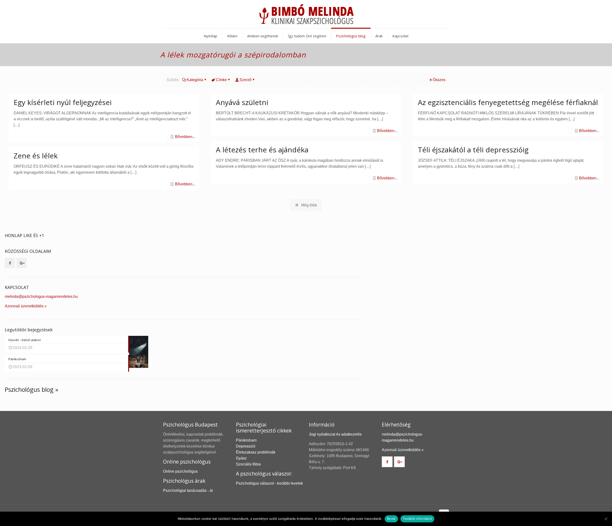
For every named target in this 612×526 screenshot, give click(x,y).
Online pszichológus (180, 471)
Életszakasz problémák (255, 452)
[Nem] (606, 518)
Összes (439, 80)
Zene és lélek (36, 156)
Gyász (241, 458)
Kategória (195, 80)
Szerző (245, 80)
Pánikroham (246, 440)
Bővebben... (185, 137)
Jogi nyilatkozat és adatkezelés (335, 434)
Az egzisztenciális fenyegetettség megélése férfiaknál (508, 102)
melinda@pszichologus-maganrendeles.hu (41, 296)
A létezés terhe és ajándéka (262, 150)
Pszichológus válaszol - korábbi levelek (269, 483)
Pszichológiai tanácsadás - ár (188, 490)
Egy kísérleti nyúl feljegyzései (63, 102)
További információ (417, 518)
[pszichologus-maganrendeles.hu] (306, 14)
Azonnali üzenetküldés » (26, 306)
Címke (221, 80)
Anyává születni (242, 102)
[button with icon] (10, 263)
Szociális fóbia (248, 464)
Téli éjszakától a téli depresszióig (473, 150)
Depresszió (245, 446)
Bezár (391, 518)
